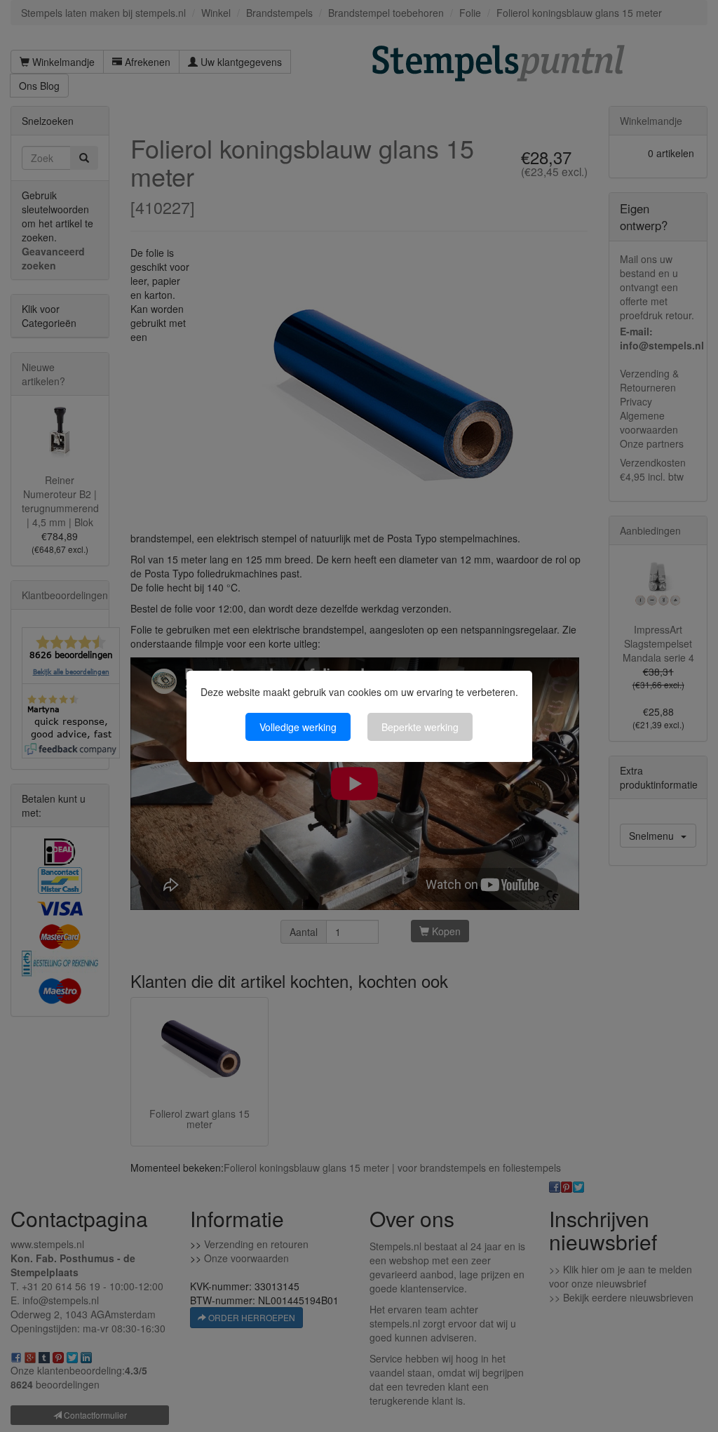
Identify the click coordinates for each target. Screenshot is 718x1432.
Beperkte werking (420, 727)
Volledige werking (298, 727)
